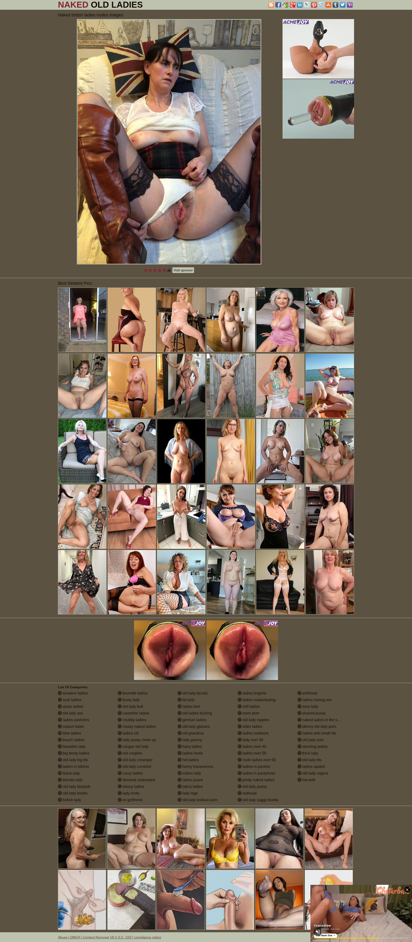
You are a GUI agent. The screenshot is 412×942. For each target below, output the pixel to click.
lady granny (191, 740)
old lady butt (132, 706)
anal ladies (71, 700)
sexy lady (309, 706)
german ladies (193, 720)
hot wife (308, 780)
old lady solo (312, 740)
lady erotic (131, 793)
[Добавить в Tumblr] (335, 5)
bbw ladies (71, 733)
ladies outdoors (255, 733)
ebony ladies (133, 787)
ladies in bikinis (75, 767)
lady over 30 (252, 740)
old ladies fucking (196, 713)
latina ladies (192, 787)
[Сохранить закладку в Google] (285, 5)
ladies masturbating (259, 700)
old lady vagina (314, 773)
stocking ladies (314, 746)
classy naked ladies (139, 726)
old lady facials (194, 693)
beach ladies (73, 740)
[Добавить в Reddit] (321, 5)
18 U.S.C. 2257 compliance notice (135, 937)
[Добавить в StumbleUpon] (328, 5)
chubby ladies (134, 720)
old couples (132, 753)
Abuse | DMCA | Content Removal (83, 937)
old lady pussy (254, 787)
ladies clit (130, 733)
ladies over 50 (254, 753)
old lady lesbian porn (199, 800)
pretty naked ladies (258, 780)
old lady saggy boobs (260, 800)
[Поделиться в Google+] (292, 5)
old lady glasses (195, 726)
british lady (71, 800)
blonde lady (72, 780)
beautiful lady (73, 746)
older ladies (252, 726)
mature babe (73, 726)
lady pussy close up (139, 740)
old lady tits (311, 760)
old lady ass (72, 713)
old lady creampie (137, 760)
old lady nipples (255, 720)
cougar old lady (135, 746)
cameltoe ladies (135, 713)
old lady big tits (75, 760)
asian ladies (72, 706)
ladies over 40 (254, 746)
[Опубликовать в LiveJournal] (307, 5)
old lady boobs (75, 793)
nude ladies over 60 (259, 760)
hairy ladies (191, 746)
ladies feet (190, 706)
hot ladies (190, 760)
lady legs (189, 793)
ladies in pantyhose (258, 773)
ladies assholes (75, 720)
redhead (249, 793)
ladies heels (192, 753)
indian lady (191, 773)
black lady (71, 773)
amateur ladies (75, 693)
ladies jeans (192, 780)
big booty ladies (75, 753)
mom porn (250, 713)
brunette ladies (135, 693)
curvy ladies (132, 773)
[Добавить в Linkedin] (300, 5)
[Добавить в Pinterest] (314, 5)
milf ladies (251, 706)
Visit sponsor (183, 270)
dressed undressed (138, 780)
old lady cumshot (136, 767)
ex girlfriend (132, 800)
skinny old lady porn (318, 726)
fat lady (188, 700)
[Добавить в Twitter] (342, 5)
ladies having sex (316, 700)
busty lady (131, 700)
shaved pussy (313, 713)
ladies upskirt (313, 767)
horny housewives (197, 767)
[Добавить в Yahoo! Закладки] (350, 5)
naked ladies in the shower (324, 720)
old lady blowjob (76, 787)
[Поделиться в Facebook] (278, 5)
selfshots (309, 693)
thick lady (309, 753)
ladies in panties (256, 767)
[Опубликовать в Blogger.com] (271, 5)
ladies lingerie (254, 693)
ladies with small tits (318, 733)
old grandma (192, 733)
